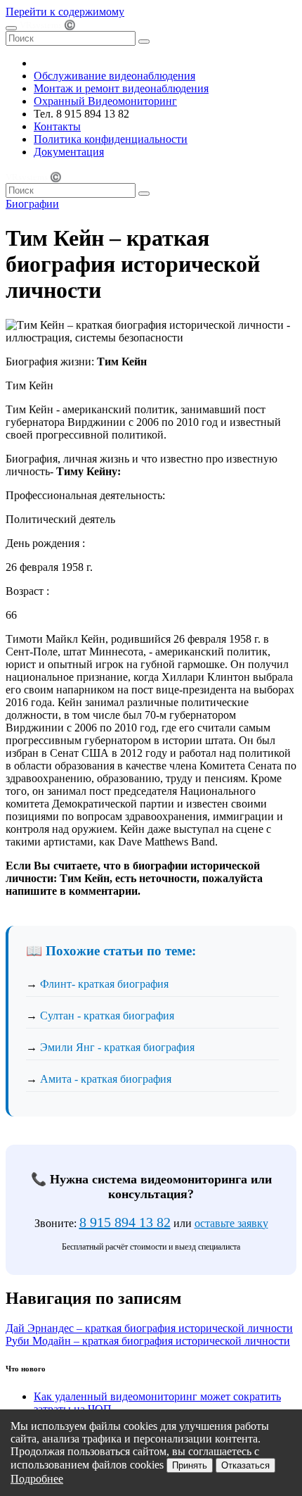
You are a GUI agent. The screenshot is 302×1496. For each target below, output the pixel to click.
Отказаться (245, 1465)
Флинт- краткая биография (104, 984)
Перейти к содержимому (65, 12)
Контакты (57, 126)
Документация (69, 152)
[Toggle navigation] (11, 28)
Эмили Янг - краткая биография (117, 1047)
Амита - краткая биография (105, 1079)
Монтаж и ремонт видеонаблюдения (121, 88)
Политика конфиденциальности (111, 139)
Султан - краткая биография (107, 1016)
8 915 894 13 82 (125, 1222)
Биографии (32, 204)
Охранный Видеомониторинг (105, 101)
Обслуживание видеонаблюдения (114, 76)
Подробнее (37, 1479)
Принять (189, 1465)
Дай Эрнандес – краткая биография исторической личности (149, 1328)
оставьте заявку (231, 1223)
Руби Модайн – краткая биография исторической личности (148, 1341)
